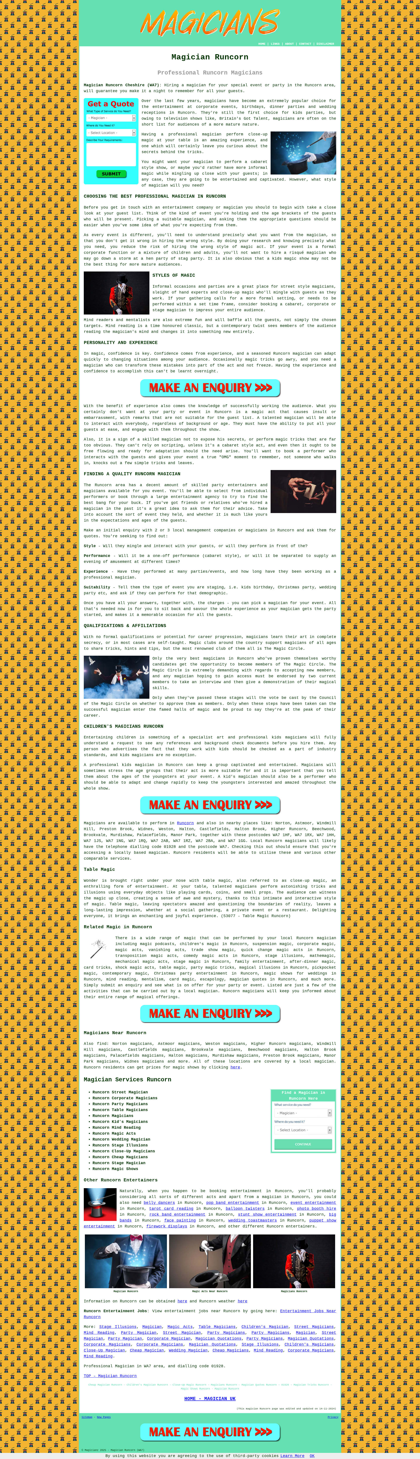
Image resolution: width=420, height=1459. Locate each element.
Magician (152, 1327)
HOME (261, 44)
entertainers (300, 1226)
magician (158, 853)
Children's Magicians (309, 1344)
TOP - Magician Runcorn (110, 1376)
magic (190, 938)
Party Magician (138, 1333)
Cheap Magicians (231, 1350)
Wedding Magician (188, 1350)
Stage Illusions (117, 1327)
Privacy (333, 1417)
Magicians (94, 823)
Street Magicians (314, 1327)
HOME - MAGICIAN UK (210, 1398)
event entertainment (313, 1203)
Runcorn (185, 823)
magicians (296, 841)
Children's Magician (265, 1327)
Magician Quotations (219, 1338)
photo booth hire (316, 1209)
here (235, 1067)
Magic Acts (180, 1327)
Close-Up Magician (104, 1350)
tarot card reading (171, 1209)
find (102, 1044)
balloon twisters (245, 1209)
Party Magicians (226, 1333)
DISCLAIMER (325, 44)
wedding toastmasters (252, 1220)
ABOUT (289, 44)
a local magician (198, 991)
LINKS (275, 44)
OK (312, 1456)
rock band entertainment (177, 1214)
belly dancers (159, 1203)
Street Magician (182, 1333)
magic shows (186, 1067)
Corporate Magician (169, 1338)
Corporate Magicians (107, 1344)
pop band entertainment (232, 1203)
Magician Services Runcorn (127, 1080)
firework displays (166, 1226)
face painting (180, 1220)
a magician (269, 1197)
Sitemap (87, 1417)
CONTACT (305, 44)
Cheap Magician (147, 1350)
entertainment (246, 1191)
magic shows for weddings (295, 973)
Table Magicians (217, 1327)
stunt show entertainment (267, 1214)
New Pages (104, 1417)
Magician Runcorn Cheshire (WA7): (123, 85)
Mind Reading (99, 1333)
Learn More (292, 1456)
